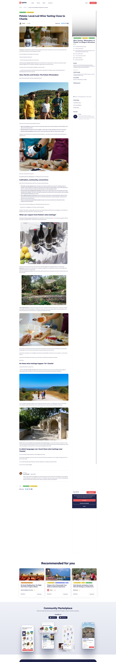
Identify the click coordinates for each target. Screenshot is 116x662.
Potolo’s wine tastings (46, 215)
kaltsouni (21, 268)
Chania (39, 129)
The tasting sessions (24, 307)
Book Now (39, 594)
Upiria (20, 7)
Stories (25, 7)
